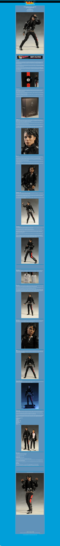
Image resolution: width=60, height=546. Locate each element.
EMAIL (33, 0)
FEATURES (28, 0)
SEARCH (26, 0)
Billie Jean (26, 458)
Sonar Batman (39, 62)
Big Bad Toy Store (18, 454)
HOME (34, 0)
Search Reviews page (24, 461)
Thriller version (21, 458)
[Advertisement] (30, 266)
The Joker (36, 62)
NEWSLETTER (30, 0)
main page (29, 465)
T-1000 (23, 351)
